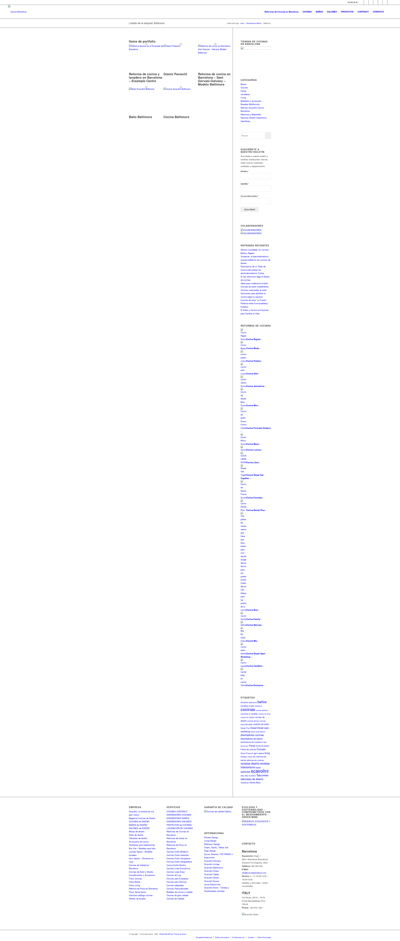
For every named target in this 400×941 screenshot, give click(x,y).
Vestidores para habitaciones (142, 844)
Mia (254, 757)
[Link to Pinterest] (380, 2)
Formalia (261, 749)
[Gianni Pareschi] (180, 45)
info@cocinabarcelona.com (254, 872)
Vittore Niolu (254, 782)
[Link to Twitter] (366, 2)
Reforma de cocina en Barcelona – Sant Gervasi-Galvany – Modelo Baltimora (214, 79)
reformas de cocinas (255, 760)
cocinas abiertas (262, 710)
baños (262, 701)
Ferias (243, 90)
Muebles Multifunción (250, 104)
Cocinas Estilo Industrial (178, 855)
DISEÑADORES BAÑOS (178, 818)
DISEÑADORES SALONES (179, 821)
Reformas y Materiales (251, 114)
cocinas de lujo (253, 721)
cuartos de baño (261, 724)
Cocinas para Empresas (177, 878)
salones (245, 772)
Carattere (245, 706)
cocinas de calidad (247, 717)
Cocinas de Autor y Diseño (141, 871)
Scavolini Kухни (211, 881)
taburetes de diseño (252, 779)
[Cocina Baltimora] (180, 88)
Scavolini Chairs (211, 870)
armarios (244, 702)
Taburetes (262, 775)
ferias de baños (262, 745)
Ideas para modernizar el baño (254, 283)
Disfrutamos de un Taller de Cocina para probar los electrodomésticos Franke (253, 270)
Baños (243, 84)
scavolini (260, 770)
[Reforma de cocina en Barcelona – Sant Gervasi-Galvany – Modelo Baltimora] (215, 52)
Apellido (245, 183)
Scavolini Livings (212, 864)
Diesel (253, 727)
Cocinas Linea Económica (178, 868)
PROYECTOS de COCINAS (179, 824)
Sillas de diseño (136, 834)
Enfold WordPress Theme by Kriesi (173, 934)
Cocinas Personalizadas (177, 888)
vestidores (245, 782)
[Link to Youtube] (375, 2)
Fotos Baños (134, 881)
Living (243, 97)
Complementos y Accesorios (142, 875)
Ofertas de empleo (137, 898)
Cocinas (244, 87)
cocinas (248, 709)
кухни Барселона (212, 884)
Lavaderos (245, 94)
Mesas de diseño (136, 831)
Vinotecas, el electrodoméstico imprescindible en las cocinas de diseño (255, 260)
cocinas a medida (249, 713)
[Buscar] (389, 12)
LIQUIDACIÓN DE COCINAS (180, 828)
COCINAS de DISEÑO (139, 821)
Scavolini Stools (211, 877)
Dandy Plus (245, 728)
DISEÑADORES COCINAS (179, 814)
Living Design (210, 840)
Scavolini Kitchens (212, 860)
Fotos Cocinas (135, 878)
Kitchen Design (211, 837)
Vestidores (245, 121)
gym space (259, 753)
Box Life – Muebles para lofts (142, 848)
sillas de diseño (250, 775)
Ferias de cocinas (248, 749)
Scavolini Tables (211, 874)
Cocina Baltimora (176, 116)
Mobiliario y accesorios (251, 100)
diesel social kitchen (258, 731)
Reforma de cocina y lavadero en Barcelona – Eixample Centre (145, 77)
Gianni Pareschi (175, 74)
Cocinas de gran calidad (177, 895)
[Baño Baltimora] (146, 88)
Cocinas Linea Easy (176, 871)
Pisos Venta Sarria (137, 891)
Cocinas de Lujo (174, 875)
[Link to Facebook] (361, 2)
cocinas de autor (264, 714)
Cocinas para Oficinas (177, 881)
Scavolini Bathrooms (213, 867)
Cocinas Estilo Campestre (178, 858)
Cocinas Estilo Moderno (177, 851)
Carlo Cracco (255, 705)
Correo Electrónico (250, 196)
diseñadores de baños (252, 738)
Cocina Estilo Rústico (176, 865)
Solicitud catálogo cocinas (141, 895)
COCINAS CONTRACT (177, 811)
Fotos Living (134, 885)
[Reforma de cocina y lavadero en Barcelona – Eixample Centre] (146, 49)
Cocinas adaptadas (175, 885)
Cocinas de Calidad (175, 898)
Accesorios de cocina (138, 841)
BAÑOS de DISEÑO (138, 824)
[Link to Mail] (389, 2)
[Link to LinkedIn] (385, 2)
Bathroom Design (212, 844)
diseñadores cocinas (252, 735)
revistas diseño (250, 763)
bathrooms (253, 702)
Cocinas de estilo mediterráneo (255, 286)
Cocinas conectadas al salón (254, 290)
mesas (249, 757)
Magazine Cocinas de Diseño (142, 818)
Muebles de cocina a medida (179, 891)
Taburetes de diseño (138, 838)
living (267, 753)
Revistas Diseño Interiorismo (254, 117)
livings (244, 756)
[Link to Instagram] (371, 2)
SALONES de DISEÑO (139, 828)
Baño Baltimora (140, 116)
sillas (242, 775)
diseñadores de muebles (251, 742)
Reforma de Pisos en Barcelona (143, 888)
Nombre (245, 171)
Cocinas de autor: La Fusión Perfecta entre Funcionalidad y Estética (254, 303)
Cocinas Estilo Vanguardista (179, 861)
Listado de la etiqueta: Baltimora (147, 23)
